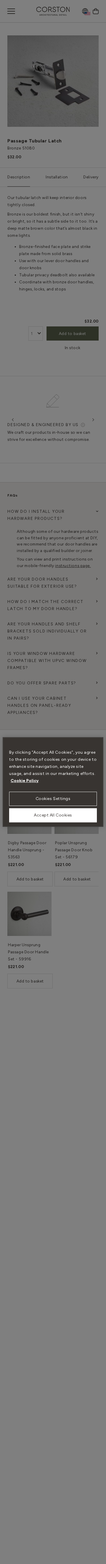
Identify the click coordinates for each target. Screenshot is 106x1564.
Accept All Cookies (53, 815)
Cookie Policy (25, 780)
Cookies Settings (53, 798)
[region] (53, 782)
